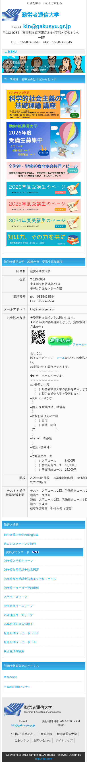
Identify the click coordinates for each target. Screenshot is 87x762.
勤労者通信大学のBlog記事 (21, 535)
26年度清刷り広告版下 (18, 624)
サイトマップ (64, 740)
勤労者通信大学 (67, 734)
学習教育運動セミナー (17, 686)
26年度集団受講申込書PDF (21, 569)
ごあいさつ (21, 740)
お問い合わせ (42, 740)
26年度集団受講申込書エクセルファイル (30, 579)
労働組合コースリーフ (18, 606)
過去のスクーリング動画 (20, 543)
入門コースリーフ (15, 597)
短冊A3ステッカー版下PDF (21, 633)
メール (60, 358)
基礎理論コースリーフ (18, 615)
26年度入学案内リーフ (18, 560)
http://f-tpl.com (43, 758)
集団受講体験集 (14, 651)
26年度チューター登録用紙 (21, 587)
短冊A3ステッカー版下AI (20, 642)
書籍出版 (46, 734)
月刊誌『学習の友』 (23, 734)
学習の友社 (10, 677)
